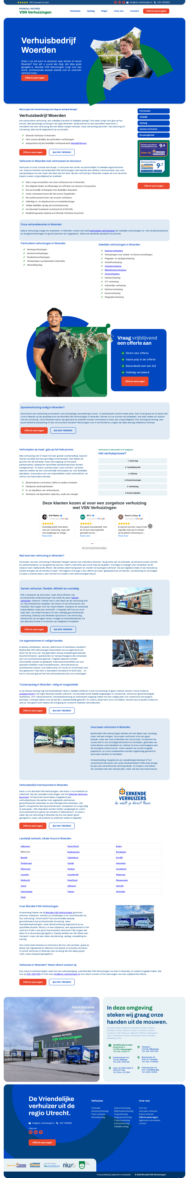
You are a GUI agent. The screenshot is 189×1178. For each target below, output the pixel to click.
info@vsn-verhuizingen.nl (141, 2)
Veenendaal (26, 891)
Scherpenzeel (118, 1036)
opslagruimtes (26, 694)
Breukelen (121, 852)
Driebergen (26, 863)
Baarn (119, 846)
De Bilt (119, 857)
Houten (71, 869)
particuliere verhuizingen (102, 231)
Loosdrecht (73, 874)
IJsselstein (121, 869)
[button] (75, 11)
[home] (35, 11)
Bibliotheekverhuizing (115, 270)
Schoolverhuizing (113, 266)
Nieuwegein (122, 880)
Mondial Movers (79, 143)
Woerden (120, 891)
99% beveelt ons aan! (39, 2)
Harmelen (121, 863)
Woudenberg (111, 1038)
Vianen (71, 891)
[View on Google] (44, 517)
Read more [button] (47, 536)
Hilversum (25, 869)
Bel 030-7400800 (62, 152)
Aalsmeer (25, 846)
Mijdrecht (25, 880)
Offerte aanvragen (156, 11)
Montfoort (73, 880)
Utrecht (120, 886)
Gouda (71, 863)
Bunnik (24, 857)
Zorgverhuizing (112, 274)
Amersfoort (73, 846)
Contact (134, 11)
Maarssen (120, 874)
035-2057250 (33, 974)
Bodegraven (74, 852)
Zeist (23, 897)
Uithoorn (72, 886)
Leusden (25, 874)
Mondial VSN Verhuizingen (59, 912)
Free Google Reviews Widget (95, 548)
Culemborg (73, 857)
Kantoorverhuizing (114, 250)
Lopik (119, 1033)
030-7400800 (163, 2)
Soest (23, 886)
